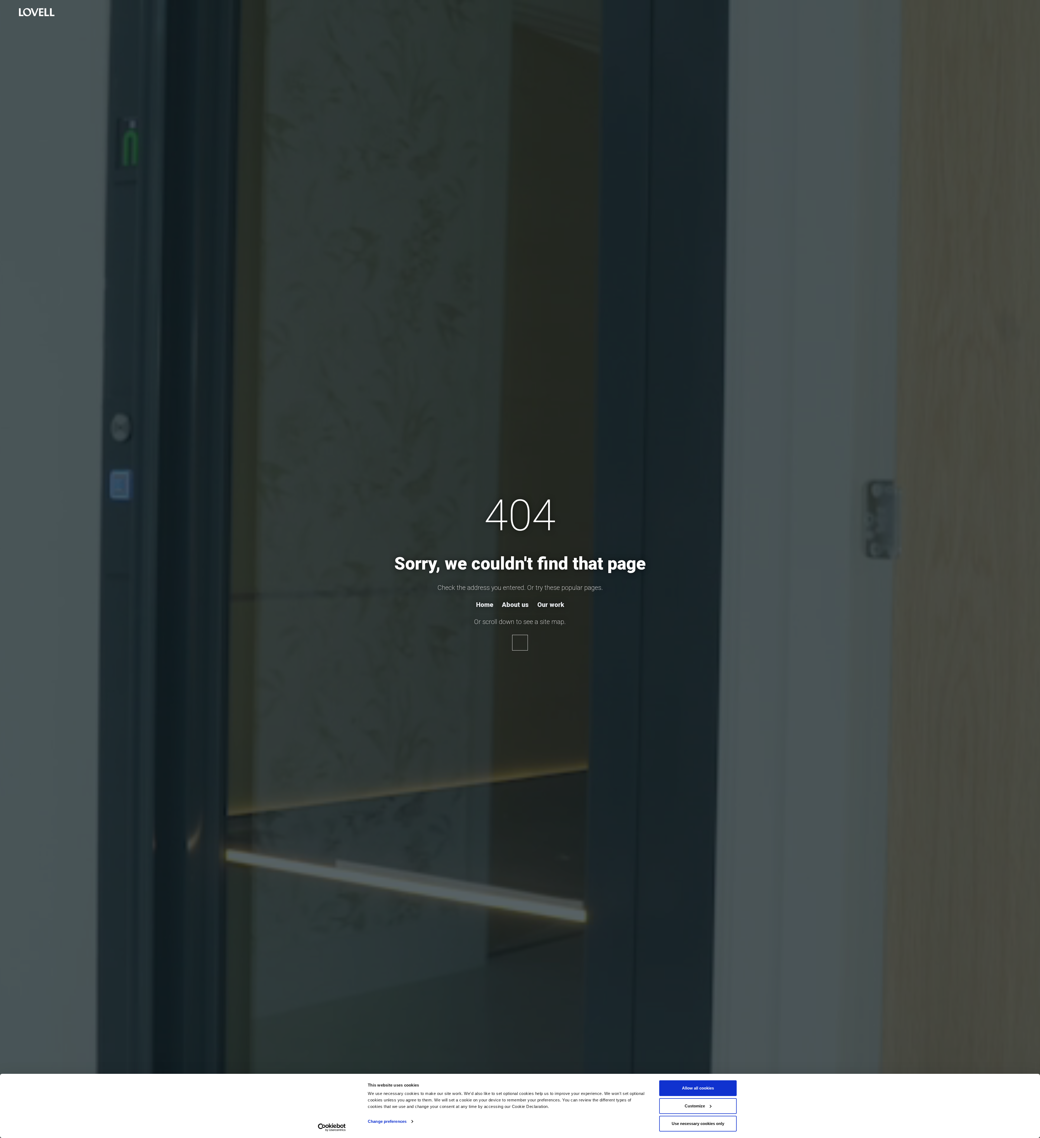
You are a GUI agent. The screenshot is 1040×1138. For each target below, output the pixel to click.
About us (515, 605)
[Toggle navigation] (9, 13)
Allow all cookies (698, 1088)
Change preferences (387, 1121)
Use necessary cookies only (698, 1123)
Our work (550, 605)
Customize (695, 1106)
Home (484, 605)
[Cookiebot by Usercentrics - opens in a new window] (332, 1127)
